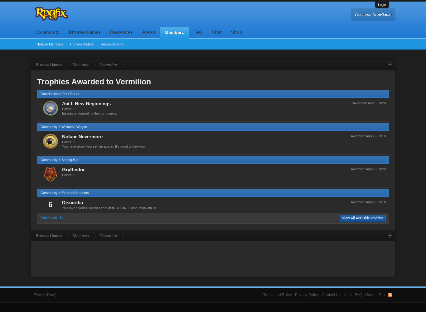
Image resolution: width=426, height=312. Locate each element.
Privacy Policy (307, 295)
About (148, 32)
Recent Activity (112, 44)
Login (382, 5)
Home (370, 295)
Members (174, 32)
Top (382, 295)
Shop (236, 32)
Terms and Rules (277, 295)
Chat (217, 32)
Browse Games (85, 32)
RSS (390, 295)
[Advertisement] (213, 258)
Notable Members (49, 44)
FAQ (197, 32)
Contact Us (331, 295)
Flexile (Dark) (45, 295)
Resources (121, 32)
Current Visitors (82, 44)
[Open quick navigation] (390, 64)
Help (348, 295)
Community (47, 32)
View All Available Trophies (363, 218)
